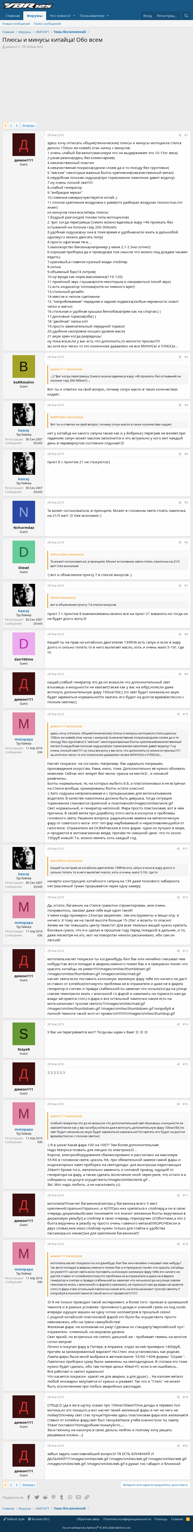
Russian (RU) (40, 1519)
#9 (186, 674)
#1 (186, 135)
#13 (185, 951)
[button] (74, 15)
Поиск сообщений (47, 23)
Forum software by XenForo (96, 1527)
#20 (185, 1446)
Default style (15, 1519)
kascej (23, 430)
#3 (186, 405)
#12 (185, 897)
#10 (185, 714)
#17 (185, 1195)
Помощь (161, 1519)
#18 (185, 1244)
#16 (185, 1104)
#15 (185, 1064)
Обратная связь (88, 1519)
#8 (186, 634)
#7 (186, 586)
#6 (186, 542)
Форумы (35, 15)
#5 (186, 503)
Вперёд (28, 125)
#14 (185, 1024)
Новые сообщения (16, 23)
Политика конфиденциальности (127, 1519)
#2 (186, 357)
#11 (185, 849)
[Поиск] (186, 15)
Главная (13, 15)
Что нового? (60, 15)
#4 (186, 454)
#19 (185, 1397)
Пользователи (92, 15)
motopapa (24, 739)
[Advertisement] (96, 84)
